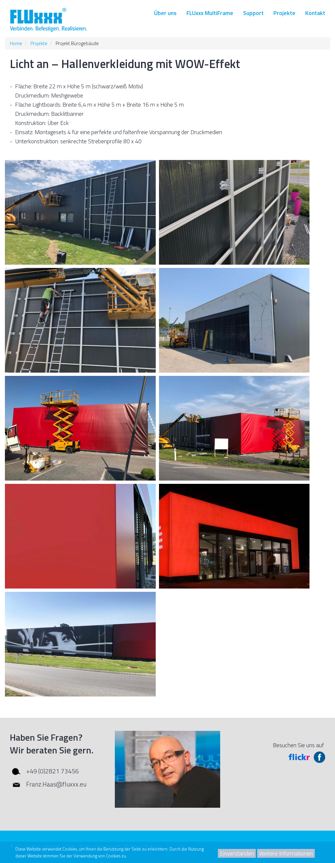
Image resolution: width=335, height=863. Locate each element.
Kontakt (315, 13)
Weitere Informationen (286, 853)
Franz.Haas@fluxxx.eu (56, 784)
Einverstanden (237, 853)
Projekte (284, 13)
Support (253, 13)
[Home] (49, 20)
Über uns (165, 13)
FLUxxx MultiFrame (209, 13)
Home (16, 43)
